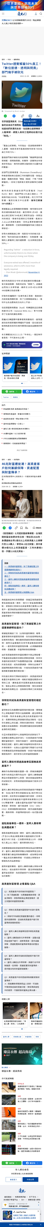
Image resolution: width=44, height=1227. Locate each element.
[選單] (3, 13)
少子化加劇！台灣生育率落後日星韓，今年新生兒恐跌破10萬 (30, 1137)
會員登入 (13, 1179)
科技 (9, 59)
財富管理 (28, 1037)
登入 (25, 124)
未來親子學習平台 (11, 1199)
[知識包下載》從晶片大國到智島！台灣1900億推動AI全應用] (8, 1215)
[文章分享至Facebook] (14, 116)
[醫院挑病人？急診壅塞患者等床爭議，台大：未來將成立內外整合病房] (9, 1125)
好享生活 (21, 1084)
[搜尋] (41, 13)
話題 (19, 1096)
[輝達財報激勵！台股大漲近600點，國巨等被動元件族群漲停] (9, 1149)
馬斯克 (15, 397)
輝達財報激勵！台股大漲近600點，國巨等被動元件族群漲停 (29, 1149)
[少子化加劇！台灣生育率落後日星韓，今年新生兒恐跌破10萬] (9, 1137)
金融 (9, 459)
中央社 (4, 76)
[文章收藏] (30, 116)
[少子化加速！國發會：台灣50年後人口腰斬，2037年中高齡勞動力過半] (9, 1100)
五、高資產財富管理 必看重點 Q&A (19, 592)
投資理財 (17, 459)
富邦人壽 (6, 1037)
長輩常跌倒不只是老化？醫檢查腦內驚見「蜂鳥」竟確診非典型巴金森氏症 (30, 1087)
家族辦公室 (17, 1037)
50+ (22, 1199)
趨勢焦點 (17, 59)
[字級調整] (38, 116)
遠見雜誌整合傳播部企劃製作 (12, 483)
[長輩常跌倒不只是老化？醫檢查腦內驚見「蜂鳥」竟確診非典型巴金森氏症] (9, 1087)
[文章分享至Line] (5, 116)
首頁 (3, 59)
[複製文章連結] (22, 116)
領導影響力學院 (34, 1199)
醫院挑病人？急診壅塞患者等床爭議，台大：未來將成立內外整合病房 (30, 1124)
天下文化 (32, 1197)
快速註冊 (30, 1179)
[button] (22, 383)
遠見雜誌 (7, 1197)
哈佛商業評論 (20, 1197)
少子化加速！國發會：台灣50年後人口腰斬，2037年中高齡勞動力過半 (30, 1100)
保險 (37, 1037)
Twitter (6, 397)
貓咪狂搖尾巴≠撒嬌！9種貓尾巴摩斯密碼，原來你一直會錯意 (30, 1112)
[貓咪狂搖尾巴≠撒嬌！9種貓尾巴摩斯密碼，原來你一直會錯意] (9, 1112)
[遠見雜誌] (22, 14)
